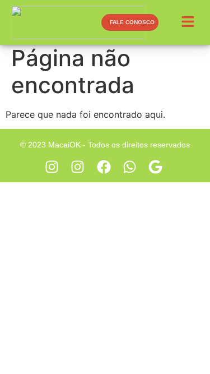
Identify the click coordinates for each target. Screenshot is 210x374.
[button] (190, 22)
